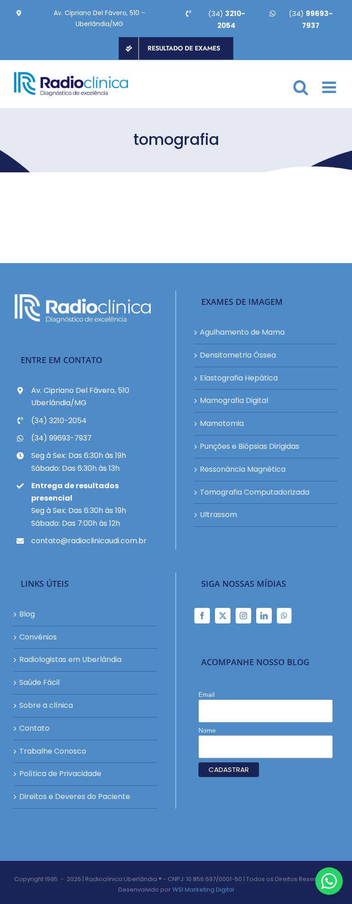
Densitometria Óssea (238, 355)
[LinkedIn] (264, 615)
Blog (27, 614)
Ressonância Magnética (243, 469)
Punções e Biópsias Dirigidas (249, 446)
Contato (34, 728)
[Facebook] (202, 615)
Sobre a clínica (46, 705)
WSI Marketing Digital (203, 889)
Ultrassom (218, 514)
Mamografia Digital (234, 400)
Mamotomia (222, 423)
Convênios (38, 637)
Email (206, 694)
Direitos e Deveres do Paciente (74, 796)
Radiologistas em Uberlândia (70, 659)
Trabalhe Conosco (52, 751)
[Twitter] (223, 615)
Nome (207, 730)
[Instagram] (243, 615)
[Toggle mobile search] (300, 87)
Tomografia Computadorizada (254, 492)
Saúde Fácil (39, 682)
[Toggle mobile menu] (330, 87)
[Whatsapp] (284, 615)
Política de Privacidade (60, 773)
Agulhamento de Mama (242, 332)
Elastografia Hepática (239, 378)
